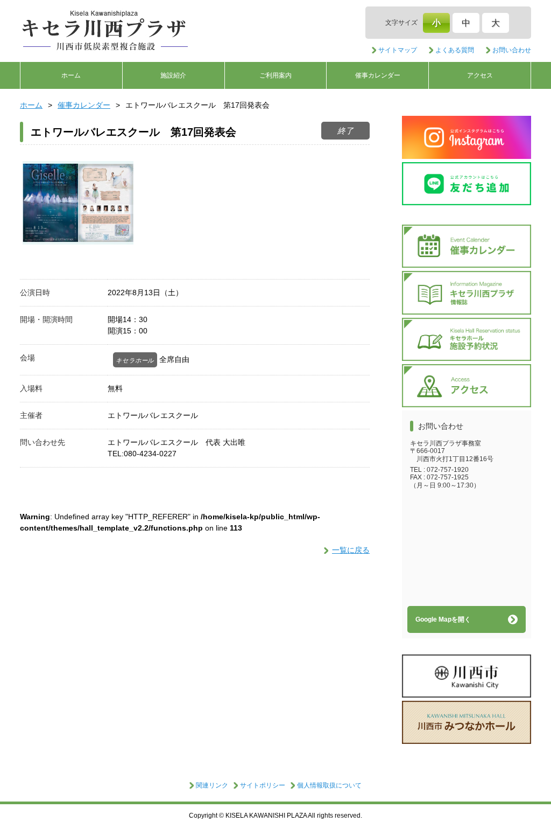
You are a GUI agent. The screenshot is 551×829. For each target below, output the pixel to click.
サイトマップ (397, 50)
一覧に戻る (351, 550)
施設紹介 (173, 75)
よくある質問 (454, 50)
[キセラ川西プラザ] (106, 31)
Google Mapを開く (443, 619)
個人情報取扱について (329, 785)
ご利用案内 (275, 75)
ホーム (71, 75)
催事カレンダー (377, 75)
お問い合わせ (511, 50)
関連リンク (212, 785)
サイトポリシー (262, 785)
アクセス (480, 75)
